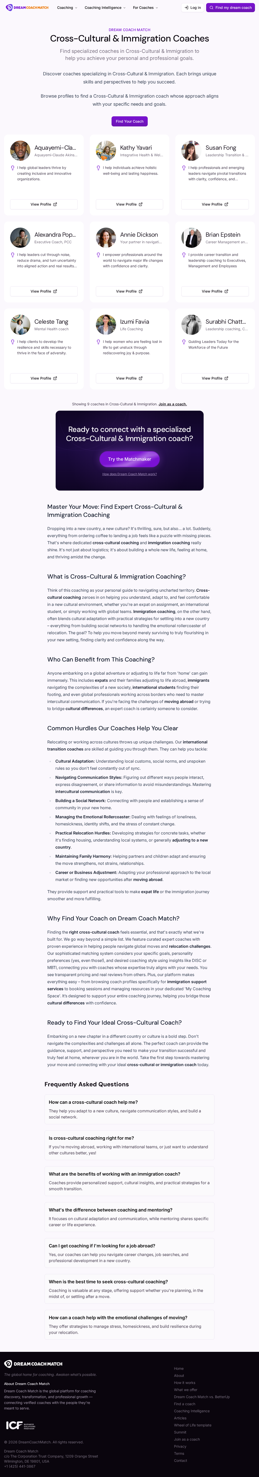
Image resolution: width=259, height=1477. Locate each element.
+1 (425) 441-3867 (19, 1466)
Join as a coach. (173, 404)
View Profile (41, 204)
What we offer (185, 1389)
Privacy (180, 1446)
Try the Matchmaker (129, 459)
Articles (180, 1418)
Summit (180, 1432)
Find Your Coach (129, 121)
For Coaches (143, 7)
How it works (184, 1382)
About (179, 1375)
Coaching (65, 7)
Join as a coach (187, 1439)
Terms (179, 1453)
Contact (180, 1460)
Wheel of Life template (192, 1425)
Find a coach (184, 1404)
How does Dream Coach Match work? (129, 474)
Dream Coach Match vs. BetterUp (202, 1397)
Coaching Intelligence (103, 7)
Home (179, 1368)
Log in (195, 7)
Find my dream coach (233, 7)
